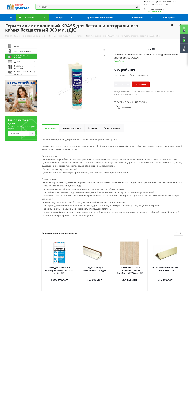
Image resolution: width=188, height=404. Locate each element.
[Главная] (10, 17)
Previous (176, 233)
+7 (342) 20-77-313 (155, 9)
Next (180, 233)
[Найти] (136, 7)
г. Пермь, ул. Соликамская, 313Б (162, 1)
